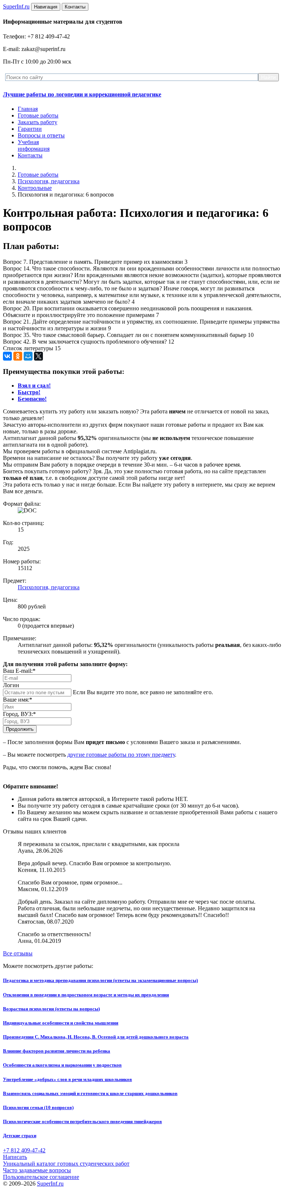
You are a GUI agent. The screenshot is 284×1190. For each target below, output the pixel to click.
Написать (15, 1157)
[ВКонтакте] (7, 356)
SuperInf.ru (50, 1183)
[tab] (34, 385)
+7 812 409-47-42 (24, 1150)
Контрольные (35, 188)
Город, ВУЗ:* (19, 714)
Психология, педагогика (49, 181)
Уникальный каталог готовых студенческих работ (66, 1163)
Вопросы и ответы (41, 135)
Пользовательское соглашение (41, 1177)
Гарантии (30, 129)
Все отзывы (18, 953)
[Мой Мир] (28, 356)
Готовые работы (38, 115)
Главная (28, 109)
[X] (38, 356)
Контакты (30, 155)
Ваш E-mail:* (19, 671)
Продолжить (20, 729)
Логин (11, 685)
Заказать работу (37, 122)
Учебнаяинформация (34, 145)
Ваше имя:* (17, 699)
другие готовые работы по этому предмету (121, 754)
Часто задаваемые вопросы (37, 1170)
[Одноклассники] (17, 356)
